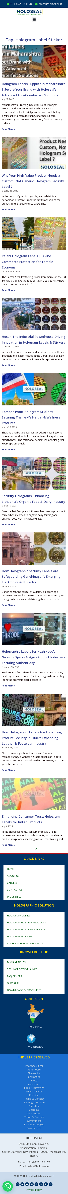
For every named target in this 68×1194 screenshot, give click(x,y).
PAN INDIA (35, 1027)
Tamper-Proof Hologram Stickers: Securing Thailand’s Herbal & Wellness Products (31, 417)
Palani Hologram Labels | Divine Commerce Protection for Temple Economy (27, 261)
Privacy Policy (34, 1189)
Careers (12, 882)
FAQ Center (14, 976)
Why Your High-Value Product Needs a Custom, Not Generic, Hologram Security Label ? (33, 181)
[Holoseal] (34, 12)
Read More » (9, 129)
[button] (34, 19)
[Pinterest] (41, 1184)
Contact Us (14, 889)
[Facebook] (18, 1184)
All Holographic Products (25, 943)
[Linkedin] (32, 1184)
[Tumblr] (46, 1184)
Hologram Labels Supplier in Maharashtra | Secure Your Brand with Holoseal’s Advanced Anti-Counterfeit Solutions (33, 89)
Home (10, 868)
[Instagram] (36, 1184)
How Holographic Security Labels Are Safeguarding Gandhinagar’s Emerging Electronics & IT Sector (31, 576)
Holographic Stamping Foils (26, 929)
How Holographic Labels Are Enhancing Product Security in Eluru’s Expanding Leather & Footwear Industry (32, 738)
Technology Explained (22, 969)
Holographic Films (19, 936)
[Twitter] (22, 1184)
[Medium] (50, 1184)
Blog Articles (16, 962)
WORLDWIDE (35, 1046)
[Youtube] (27, 1184)
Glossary (13, 983)
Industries (14, 896)
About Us (13, 875)
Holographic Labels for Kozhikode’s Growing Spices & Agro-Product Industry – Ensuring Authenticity (34, 657)
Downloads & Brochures (24, 990)
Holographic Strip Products (26, 922)
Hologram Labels (19, 915)
